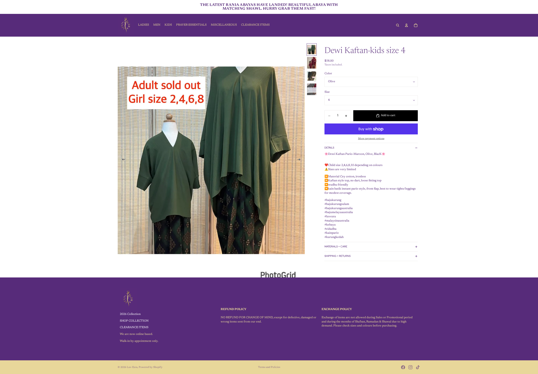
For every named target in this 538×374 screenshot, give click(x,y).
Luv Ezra (132, 367)
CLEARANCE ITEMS (134, 327)
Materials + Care (335, 246)
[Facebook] (403, 367)
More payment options (371, 138)
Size (327, 92)
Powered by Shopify (150, 367)
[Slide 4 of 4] (311, 89)
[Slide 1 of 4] (311, 49)
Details (329, 147)
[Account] (406, 25)
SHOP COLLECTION (134, 321)
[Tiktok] (417, 367)
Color (328, 73)
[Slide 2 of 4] (311, 63)
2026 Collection (130, 314)
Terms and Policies (269, 367)
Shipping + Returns (337, 256)
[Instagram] (410, 367)
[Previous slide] (122, 160)
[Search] (397, 25)
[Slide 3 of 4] (311, 76)
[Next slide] (300, 160)
